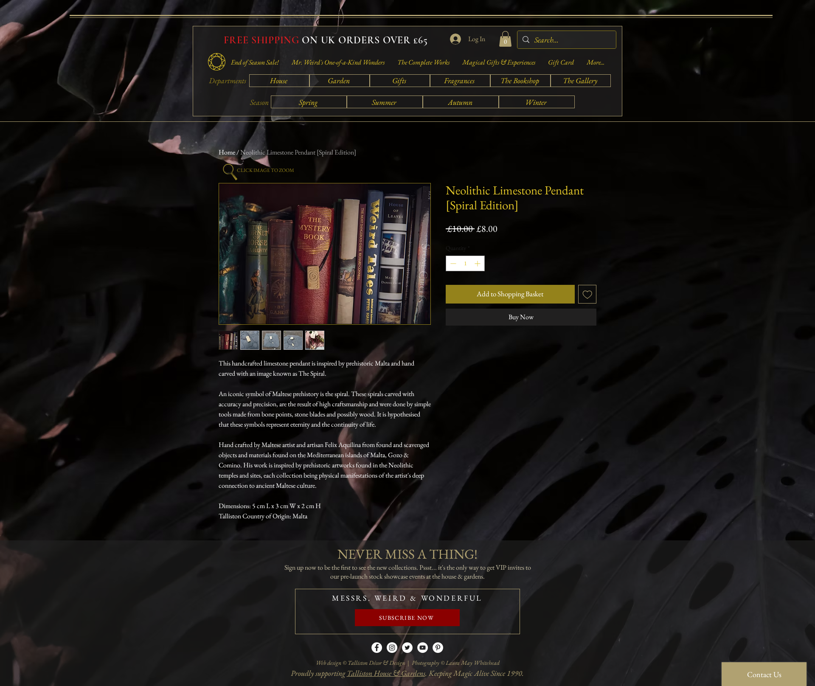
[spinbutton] (465, 263)
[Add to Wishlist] (587, 294)
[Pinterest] (438, 647)
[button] (505, 39)
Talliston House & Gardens (386, 673)
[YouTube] (422, 647)
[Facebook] (376, 647)
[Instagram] (392, 647)
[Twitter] (407, 647)
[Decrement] (452, 263)
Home (227, 152)
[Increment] (478, 263)
